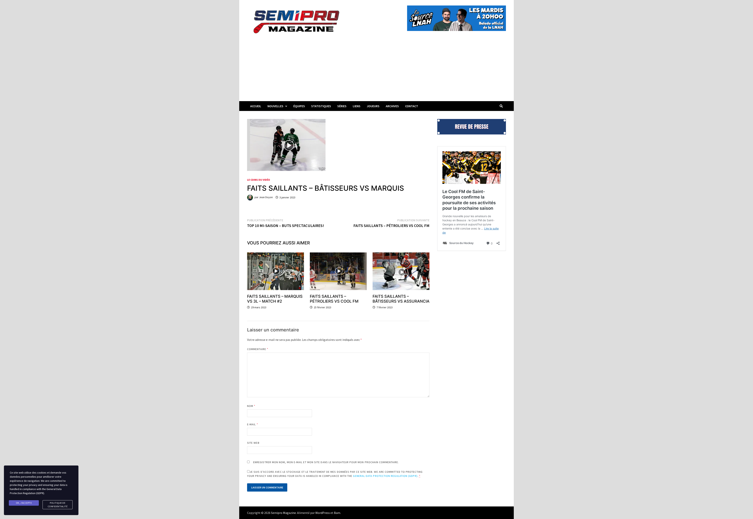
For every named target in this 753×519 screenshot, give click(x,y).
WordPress (322, 513)
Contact (411, 106)
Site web (253, 443)
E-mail (252, 424)
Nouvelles (275, 106)
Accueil (255, 106)
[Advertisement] (376, 71)
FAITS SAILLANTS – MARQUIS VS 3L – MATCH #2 (275, 299)
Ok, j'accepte (24, 502)
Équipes (299, 106)
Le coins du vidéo (258, 179)
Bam (337, 513)
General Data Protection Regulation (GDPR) (385, 476)
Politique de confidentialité (58, 504)
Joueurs (373, 106)
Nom (251, 406)
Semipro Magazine (283, 513)
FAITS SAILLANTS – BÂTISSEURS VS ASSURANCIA (401, 299)
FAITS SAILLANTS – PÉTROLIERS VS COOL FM (334, 299)
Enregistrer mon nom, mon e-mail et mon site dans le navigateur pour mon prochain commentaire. (326, 462)
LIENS (356, 106)
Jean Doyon (266, 197)
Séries (341, 106)
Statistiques (321, 106)
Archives (392, 106)
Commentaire (257, 349)
